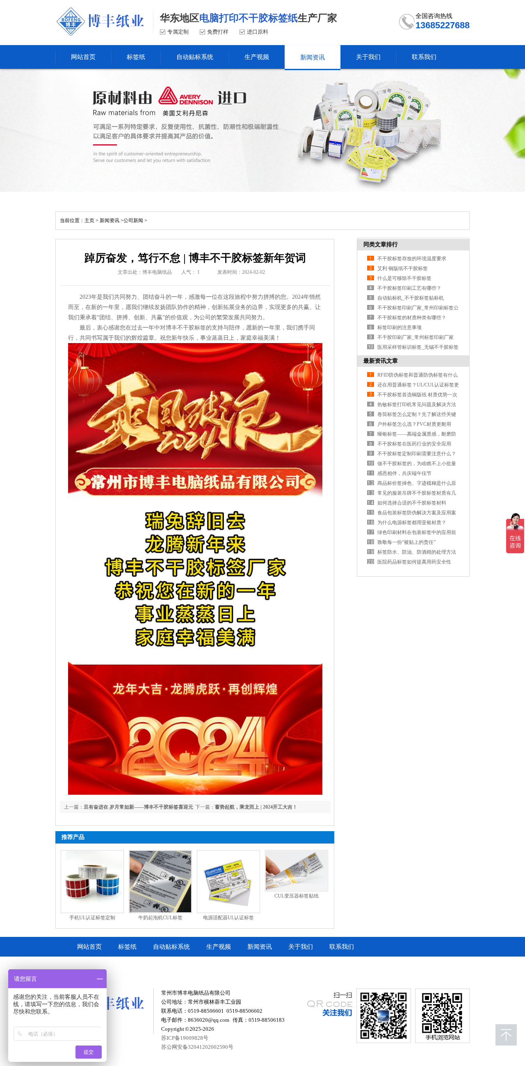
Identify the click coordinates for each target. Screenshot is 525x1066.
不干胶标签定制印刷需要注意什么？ (416, 454)
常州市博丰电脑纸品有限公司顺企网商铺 (132, 966)
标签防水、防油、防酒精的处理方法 (416, 552)
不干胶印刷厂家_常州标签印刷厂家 (415, 337)
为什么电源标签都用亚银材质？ (411, 522)
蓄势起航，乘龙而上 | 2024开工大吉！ (256, 807)
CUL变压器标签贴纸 (296, 896)
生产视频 (218, 946)
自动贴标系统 (171, 946)
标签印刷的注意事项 (399, 327)
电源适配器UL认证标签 (228, 918)
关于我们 (300, 946)
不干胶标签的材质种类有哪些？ (411, 317)
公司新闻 (133, 220)
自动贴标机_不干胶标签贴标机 (410, 298)
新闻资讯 (109, 220)
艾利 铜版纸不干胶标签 (402, 268)
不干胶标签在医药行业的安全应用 (414, 444)
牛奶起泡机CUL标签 (160, 918)
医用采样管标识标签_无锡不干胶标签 (418, 347)
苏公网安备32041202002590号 (197, 1047)
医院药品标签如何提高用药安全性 (414, 562)
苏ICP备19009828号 (184, 1038)
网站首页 (89, 946)
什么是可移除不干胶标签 (404, 278)
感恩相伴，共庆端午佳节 (404, 473)
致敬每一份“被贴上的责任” (406, 542)
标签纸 (127, 946)
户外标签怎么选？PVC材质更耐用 (414, 424)
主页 (89, 220)
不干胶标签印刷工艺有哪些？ (409, 288)
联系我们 (341, 946)
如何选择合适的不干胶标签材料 (411, 503)
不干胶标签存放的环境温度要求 (411, 258)
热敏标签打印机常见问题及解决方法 (416, 404)
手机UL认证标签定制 (92, 918)
